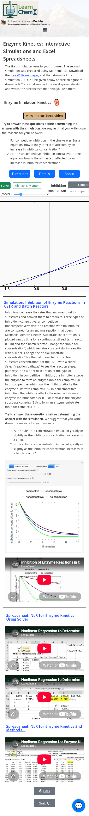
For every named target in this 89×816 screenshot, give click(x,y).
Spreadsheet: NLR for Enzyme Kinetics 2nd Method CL (44, 728)
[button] (44, 30)
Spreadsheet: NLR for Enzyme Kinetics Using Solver (40, 617)
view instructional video (44, 115)
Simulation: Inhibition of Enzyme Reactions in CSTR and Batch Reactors (44, 304)
